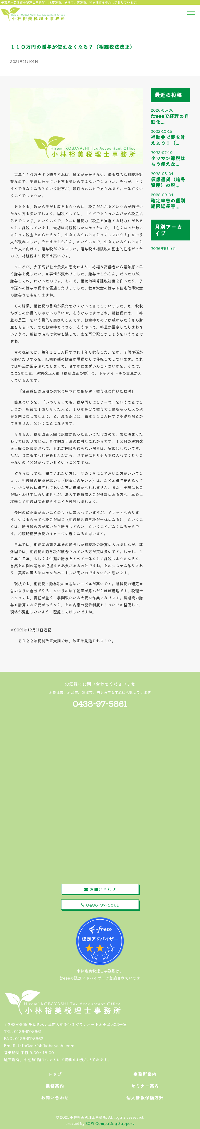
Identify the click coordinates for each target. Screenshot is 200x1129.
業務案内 (55, 1086)
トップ (55, 1074)
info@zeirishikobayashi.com (46, 1045)
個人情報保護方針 (145, 1097)
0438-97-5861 (100, 703)
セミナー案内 (145, 1086)
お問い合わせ (102, 889)
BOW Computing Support (109, 1123)
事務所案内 (145, 1074)
